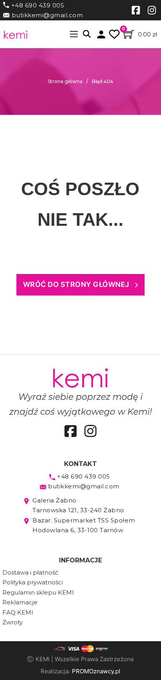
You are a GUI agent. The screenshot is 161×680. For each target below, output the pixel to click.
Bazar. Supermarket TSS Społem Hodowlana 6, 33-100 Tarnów (83, 525)
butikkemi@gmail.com (47, 15)
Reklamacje (20, 602)
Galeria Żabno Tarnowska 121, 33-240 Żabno (78, 505)
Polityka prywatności (32, 582)
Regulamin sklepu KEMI (38, 592)
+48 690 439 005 (37, 5)
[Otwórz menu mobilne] (74, 34)
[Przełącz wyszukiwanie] (86, 34)
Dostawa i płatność (30, 572)
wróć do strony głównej (76, 284)
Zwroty (12, 622)
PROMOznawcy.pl (96, 671)
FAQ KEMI (17, 612)
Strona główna (65, 81)
